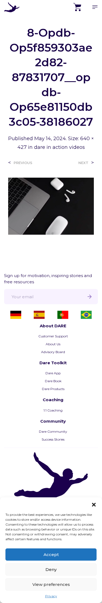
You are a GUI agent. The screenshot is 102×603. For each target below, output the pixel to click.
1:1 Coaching (53, 410)
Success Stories (53, 439)
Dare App (53, 373)
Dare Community (53, 431)
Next (83, 163)
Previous (23, 163)
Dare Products (53, 389)
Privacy (51, 596)
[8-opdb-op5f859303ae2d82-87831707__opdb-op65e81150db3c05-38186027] (51, 205)
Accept (51, 554)
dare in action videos (59, 147)
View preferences (51, 584)
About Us (53, 344)
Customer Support (53, 336)
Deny (51, 569)
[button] (94, 504)
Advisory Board (53, 352)
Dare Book (53, 381)
